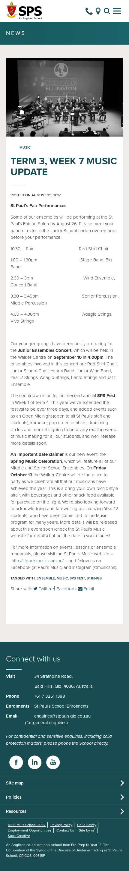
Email (88, 589)
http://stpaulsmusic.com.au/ (38, 560)
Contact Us (65, 830)
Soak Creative (19, 836)
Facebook (66, 589)
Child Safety (86, 825)
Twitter (45, 589)
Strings (94, 578)
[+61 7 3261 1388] (89, 11)
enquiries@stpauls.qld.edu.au (62, 716)
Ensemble (46, 578)
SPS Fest (77, 578)
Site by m (87, 830)
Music (25, 147)
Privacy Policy (61, 825)
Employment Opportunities (30, 830)
